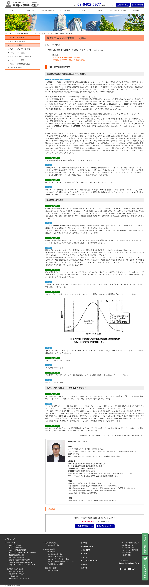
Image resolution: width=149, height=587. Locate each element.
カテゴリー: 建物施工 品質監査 (20, 56)
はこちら (84, 526)
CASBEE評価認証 (15, 545)
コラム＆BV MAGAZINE (117, 10)
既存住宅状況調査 (53, 545)
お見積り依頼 (122, 5)
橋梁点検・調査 (52, 570)
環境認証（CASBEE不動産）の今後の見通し (69, 60)
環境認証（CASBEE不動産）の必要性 (66, 57)
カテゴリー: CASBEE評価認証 (19, 64)
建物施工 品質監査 (16, 571)
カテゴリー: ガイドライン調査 (19, 49)
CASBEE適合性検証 (16, 548)
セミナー (82, 10)
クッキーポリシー (128, 548)
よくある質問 (65, 10)
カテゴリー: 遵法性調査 (16, 41)
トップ (7, 33)
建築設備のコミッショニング (19, 579)
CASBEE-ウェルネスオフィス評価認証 (22, 552)
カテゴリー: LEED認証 (16, 60)
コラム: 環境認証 (37, 33)
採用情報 (135, 10)
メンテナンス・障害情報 (130, 550)
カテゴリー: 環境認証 (16, 45)
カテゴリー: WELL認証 (16, 53)
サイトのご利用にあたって (131, 543)
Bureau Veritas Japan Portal (129, 563)
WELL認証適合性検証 (16, 557)
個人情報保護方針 (128, 545)
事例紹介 (30, 10)
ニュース (99, 10)
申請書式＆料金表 (47, 10)
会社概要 (84, 564)
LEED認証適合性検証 (16, 555)
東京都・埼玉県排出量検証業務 (19, 560)
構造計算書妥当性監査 (16, 574)
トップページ (123, 561)
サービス (13, 10)
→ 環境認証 (50, 509)
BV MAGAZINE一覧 (15, 68)
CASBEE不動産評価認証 (17, 550)
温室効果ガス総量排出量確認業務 (20, 562)
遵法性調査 (51, 552)
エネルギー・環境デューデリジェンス (22, 565)
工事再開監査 (13, 576)
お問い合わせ (137, 5)
